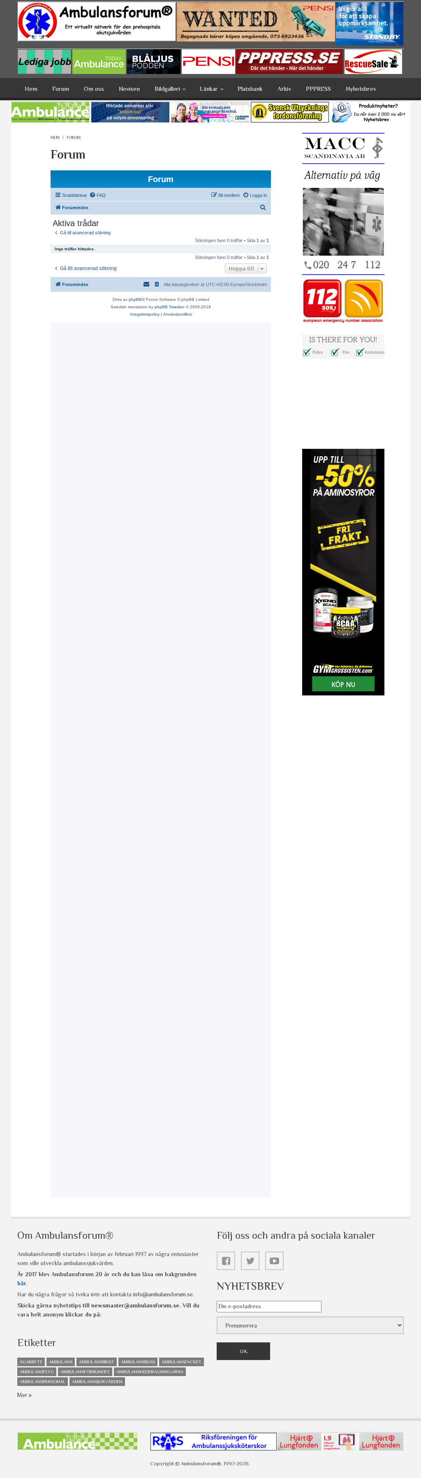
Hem (31, 88)
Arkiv (284, 88)
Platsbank (250, 88)
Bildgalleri (167, 88)
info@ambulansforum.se (163, 1294)
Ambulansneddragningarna (149, 1371)
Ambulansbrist (96, 1361)
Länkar (209, 88)
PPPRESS (318, 88)
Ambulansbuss (138, 1361)
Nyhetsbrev (361, 88)
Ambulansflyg (37, 1371)
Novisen (129, 88)
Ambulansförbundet (85, 1371)
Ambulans (60, 1361)
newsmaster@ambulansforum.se (135, 1305)
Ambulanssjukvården (97, 1381)
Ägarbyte (31, 1361)
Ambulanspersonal (42, 1381)
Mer (23, 1395)
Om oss (94, 88)
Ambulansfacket (181, 1361)
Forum (60, 88)
